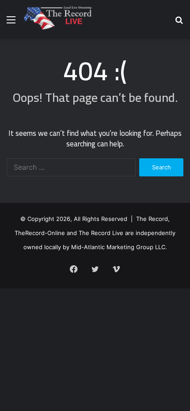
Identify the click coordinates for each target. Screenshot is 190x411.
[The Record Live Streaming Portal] (56, 19)
